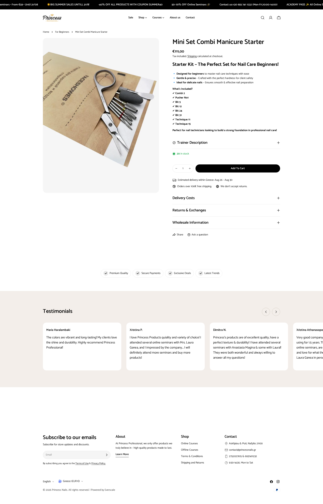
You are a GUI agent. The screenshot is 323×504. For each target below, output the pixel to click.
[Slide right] (276, 312)
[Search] (262, 17)
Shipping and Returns (192, 462)
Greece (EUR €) (71, 481)
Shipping (192, 56)
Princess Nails (59, 490)
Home (46, 32)
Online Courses (189, 443)
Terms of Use (82, 463)
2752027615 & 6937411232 (243, 456)
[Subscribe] (106, 454)
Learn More (122, 454)
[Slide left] (266, 312)
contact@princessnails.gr (242, 450)
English (47, 481)
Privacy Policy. (98, 463)
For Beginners (62, 32)
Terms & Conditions (192, 456)
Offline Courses (189, 450)
